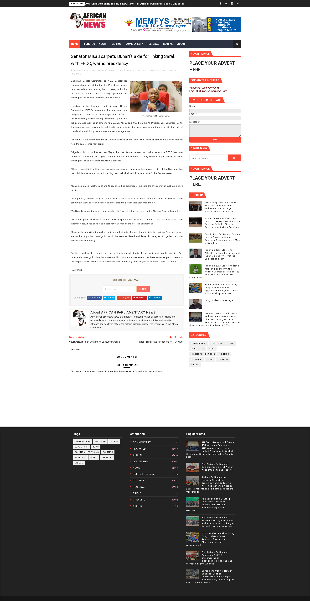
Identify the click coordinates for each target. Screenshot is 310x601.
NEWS (163, 70)
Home (74, 44)
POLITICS (172, 70)
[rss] (237, 3)
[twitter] (226, 3)
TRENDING (76, 74)
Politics (116, 44)
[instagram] (232, 3)
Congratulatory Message (219, 300)
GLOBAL (142, 70)
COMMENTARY (199, 343)
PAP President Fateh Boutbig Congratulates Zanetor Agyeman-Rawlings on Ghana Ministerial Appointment (210, 539)
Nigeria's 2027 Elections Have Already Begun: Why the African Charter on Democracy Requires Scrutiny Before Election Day (214, 272)
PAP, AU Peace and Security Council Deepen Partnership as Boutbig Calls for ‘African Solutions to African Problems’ (156, 3)
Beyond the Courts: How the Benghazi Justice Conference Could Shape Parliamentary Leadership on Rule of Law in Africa (210, 577)
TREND (210, 359)
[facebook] (220, 3)
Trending (88, 44)
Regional (153, 44)
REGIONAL (196, 359)
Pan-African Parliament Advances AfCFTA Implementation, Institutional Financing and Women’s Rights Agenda (209, 558)
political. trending (203, 354)
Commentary (134, 44)
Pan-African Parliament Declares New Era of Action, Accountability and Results (218, 467)
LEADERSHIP (153, 70)
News (102, 44)
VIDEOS (195, 365)
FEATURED (132, 70)
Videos (181, 44)
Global (168, 44)
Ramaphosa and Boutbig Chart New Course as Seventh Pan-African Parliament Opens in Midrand (208, 505)
